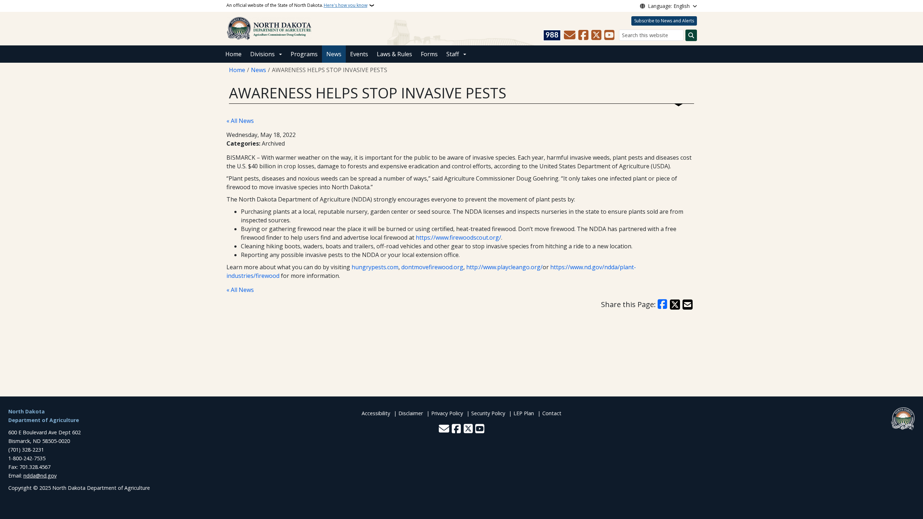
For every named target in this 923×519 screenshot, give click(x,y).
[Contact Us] (569, 35)
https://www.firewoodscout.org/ (458, 237)
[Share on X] (675, 305)
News (333, 54)
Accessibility (376, 413)
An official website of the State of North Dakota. (296, 5)
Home (233, 54)
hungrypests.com (375, 267)
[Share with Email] (687, 305)
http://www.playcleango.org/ (504, 267)
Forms (429, 54)
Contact (551, 413)
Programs (304, 54)
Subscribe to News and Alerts (664, 21)
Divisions (262, 54)
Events (359, 54)
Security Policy (488, 413)
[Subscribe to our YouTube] (609, 35)
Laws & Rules (394, 54)
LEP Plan (523, 413)
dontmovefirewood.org (432, 267)
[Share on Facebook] (662, 305)
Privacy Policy (447, 413)
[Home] (269, 28)
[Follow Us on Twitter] (596, 35)
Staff (452, 54)
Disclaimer (410, 413)
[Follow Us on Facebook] (583, 35)
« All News (240, 121)
